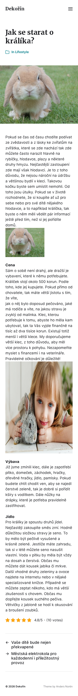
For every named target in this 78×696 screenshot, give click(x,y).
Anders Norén (64, 686)
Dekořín (14, 8)
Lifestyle (22, 52)
